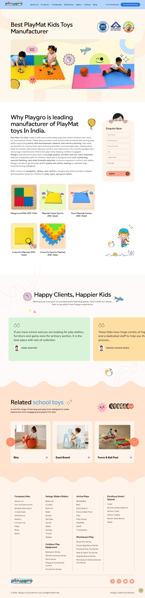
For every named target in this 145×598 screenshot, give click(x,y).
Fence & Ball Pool (84, 512)
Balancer (49, 501)
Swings (48, 530)
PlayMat (80, 523)
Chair (109, 504)
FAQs (17, 526)
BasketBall (81, 501)
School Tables (113, 515)
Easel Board (82, 508)
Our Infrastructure (23, 505)
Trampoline (81, 530)
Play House (81, 519)
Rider (48, 512)
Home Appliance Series (87, 545)
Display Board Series (86, 556)
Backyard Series (53, 552)
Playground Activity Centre (54, 564)
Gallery (79, 5)
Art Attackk (129, 593)
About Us (34, 5)
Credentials (57, 5)
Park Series (50, 559)
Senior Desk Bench (116, 518)
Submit (112, 174)
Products (45, 5)
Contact (87, 5)
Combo (49, 505)
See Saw (49, 519)
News (17, 533)
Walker (48, 537)
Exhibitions (69, 5)
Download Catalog (130, 4)
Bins (78, 505)
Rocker (48, 515)
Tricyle (48, 533)
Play (78, 515)
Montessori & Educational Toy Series (88, 561)
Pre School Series (53, 569)
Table (109, 522)
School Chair (113, 511)
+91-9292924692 (112, 4)
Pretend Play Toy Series (87, 549)
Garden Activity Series (55, 555)
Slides (48, 526)
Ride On (49, 508)
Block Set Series (83, 542)
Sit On (48, 523)
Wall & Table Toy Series (87, 553)
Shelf (78, 526)
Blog (95, 5)
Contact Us (20, 523)
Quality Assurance (23, 508)
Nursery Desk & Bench (117, 508)
